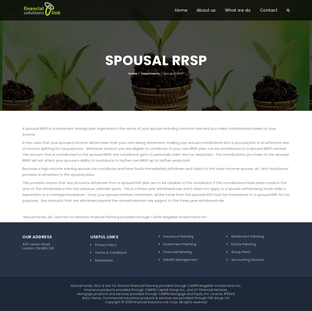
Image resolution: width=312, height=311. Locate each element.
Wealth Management (180, 259)
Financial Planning (177, 252)
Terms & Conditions (111, 252)
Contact (269, 10)
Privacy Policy (105, 245)
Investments (150, 73)
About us (206, 10)
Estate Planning (243, 244)
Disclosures (104, 260)
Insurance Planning (178, 236)
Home (181, 10)
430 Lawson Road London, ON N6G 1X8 (38, 246)
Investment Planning (179, 244)
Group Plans (240, 252)
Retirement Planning (247, 236)
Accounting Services (247, 259)
